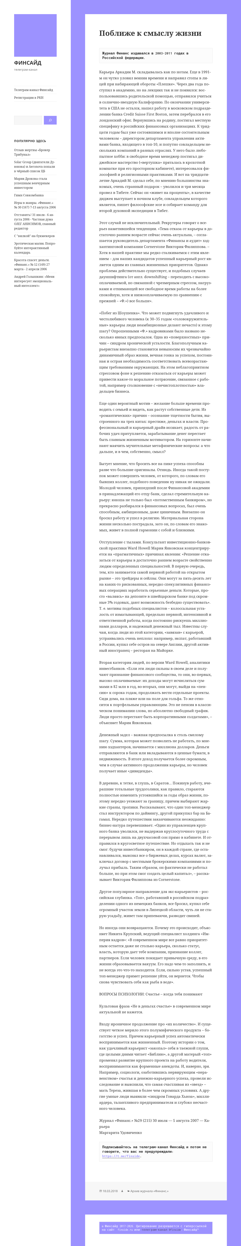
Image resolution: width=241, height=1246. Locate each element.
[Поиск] (50, 120)
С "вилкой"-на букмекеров (34, 236)
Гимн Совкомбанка (29, 195)
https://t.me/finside (121, 1156)
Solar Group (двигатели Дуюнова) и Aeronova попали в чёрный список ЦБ (34, 166)
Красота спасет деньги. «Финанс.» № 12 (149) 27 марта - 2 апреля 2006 (32, 264)
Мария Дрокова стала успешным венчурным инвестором (32, 183)
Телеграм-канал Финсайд (33, 90)
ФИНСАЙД (27, 62)
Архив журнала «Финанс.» (149, 1191)
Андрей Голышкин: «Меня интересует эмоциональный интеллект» (34, 281)
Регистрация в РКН (28, 98)
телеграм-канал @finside (161, 1229)
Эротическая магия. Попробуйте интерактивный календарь (35, 248)
